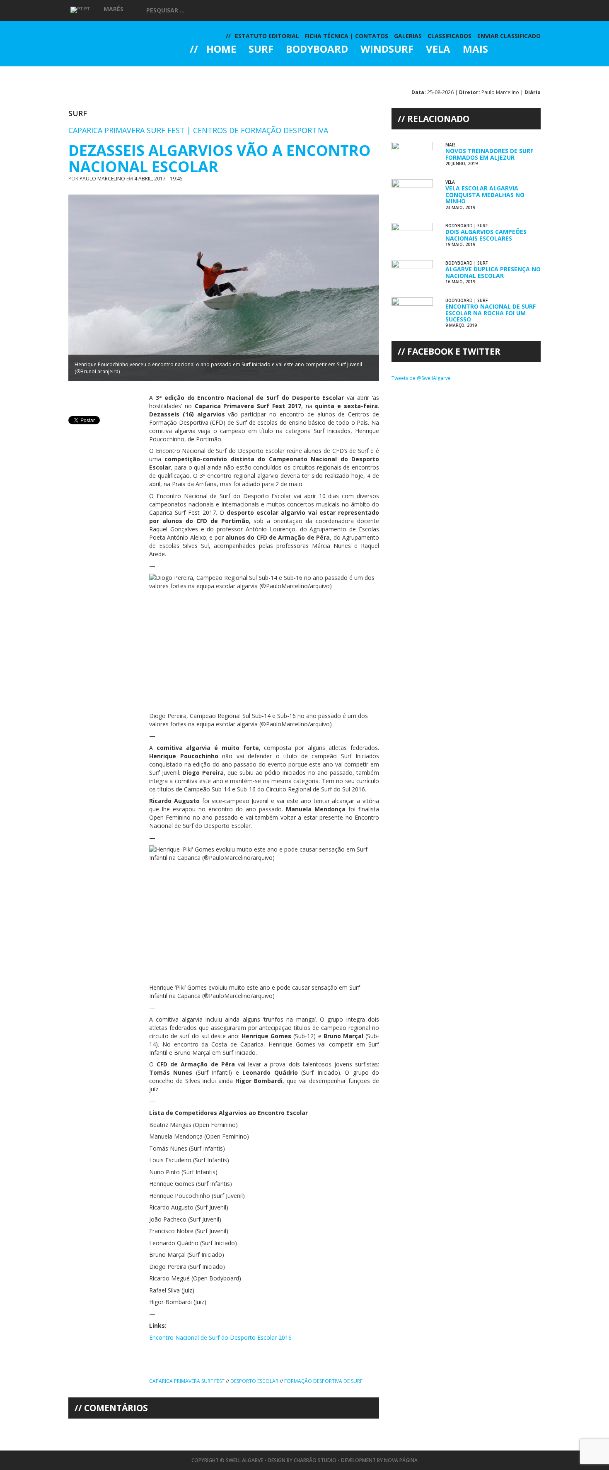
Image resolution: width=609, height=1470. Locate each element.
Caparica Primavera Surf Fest (187, 1381)
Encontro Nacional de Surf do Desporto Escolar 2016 (220, 1337)
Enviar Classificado (509, 36)
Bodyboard (317, 50)
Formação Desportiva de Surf (323, 1381)
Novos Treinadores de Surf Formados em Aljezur (489, 154)
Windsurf (386, 50)
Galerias (219, 72)
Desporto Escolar (254, 1381)
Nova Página (401, 1460)
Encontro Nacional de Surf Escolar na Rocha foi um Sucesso (490, 312)
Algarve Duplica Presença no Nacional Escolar (493, 272)
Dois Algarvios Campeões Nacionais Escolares (486, 235)
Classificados (449, 36)
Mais (475, 50)
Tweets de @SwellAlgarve (421, 378)
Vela (438, 50)
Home (221, 50)
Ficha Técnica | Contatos (346, 36)
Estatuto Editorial (267, 36)
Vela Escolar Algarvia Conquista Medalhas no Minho (484, 194)
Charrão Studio (315, 1460)
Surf (261, 50)
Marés (113, 9)
